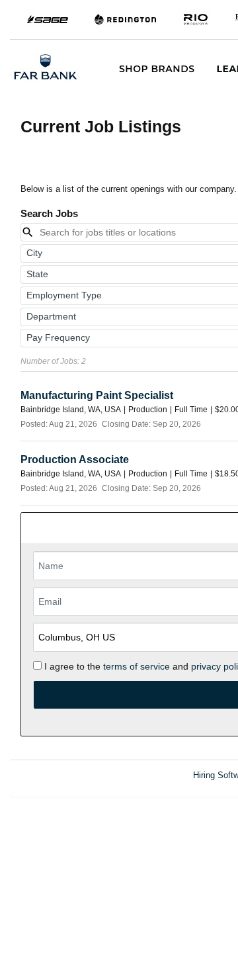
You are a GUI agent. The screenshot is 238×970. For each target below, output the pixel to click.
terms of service (136, 666)
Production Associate (74, 459)
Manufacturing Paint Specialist (96, 395)
